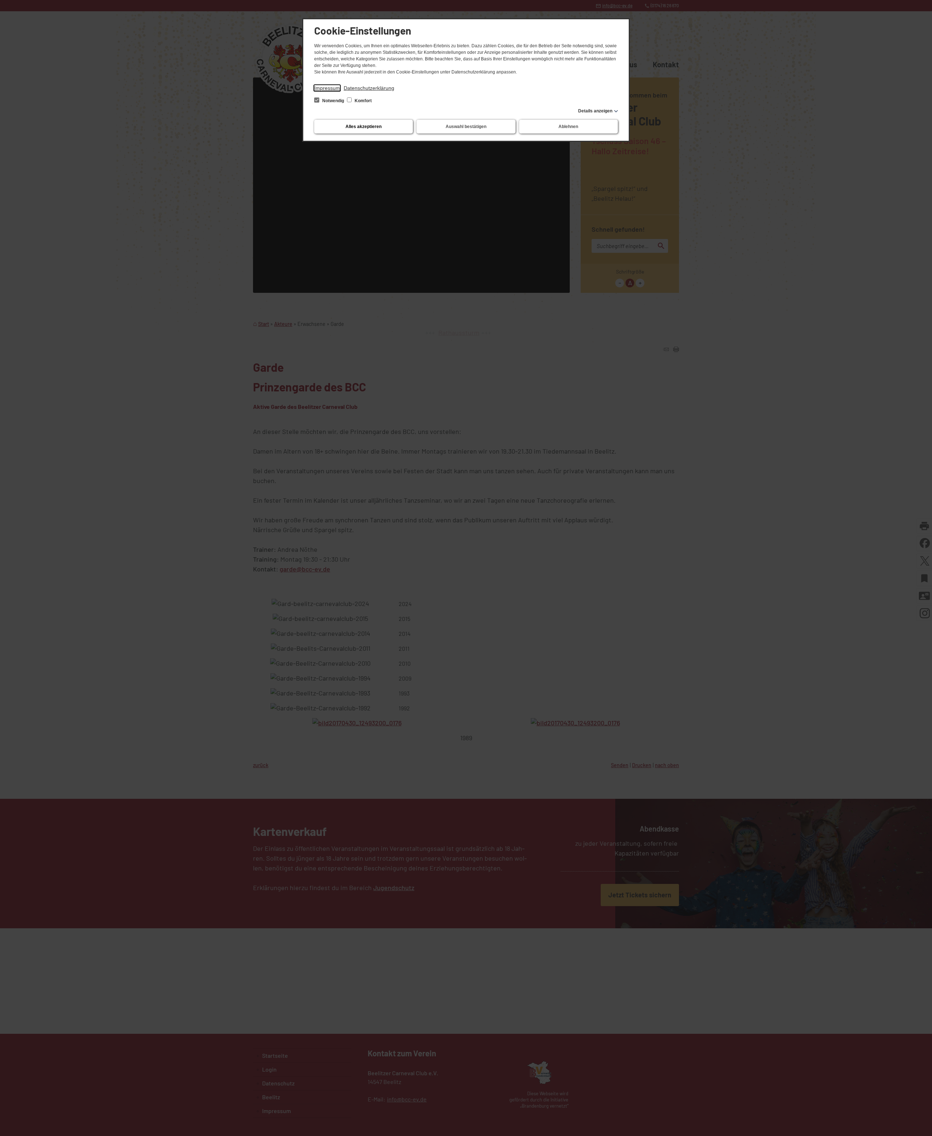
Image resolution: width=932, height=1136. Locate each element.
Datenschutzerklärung (369, 88)
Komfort (363, 100)
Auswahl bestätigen (466, 126)
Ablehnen (568, 126)
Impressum (327, 88)
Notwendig (333, 100)
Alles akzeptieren (363, 126)
